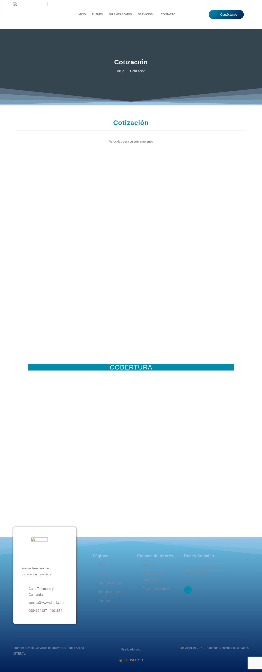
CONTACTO (168, 14)
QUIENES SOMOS (120, 14)
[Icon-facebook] (188, 590)
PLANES (97, 14)
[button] (146, 14)
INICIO (82, 14)
